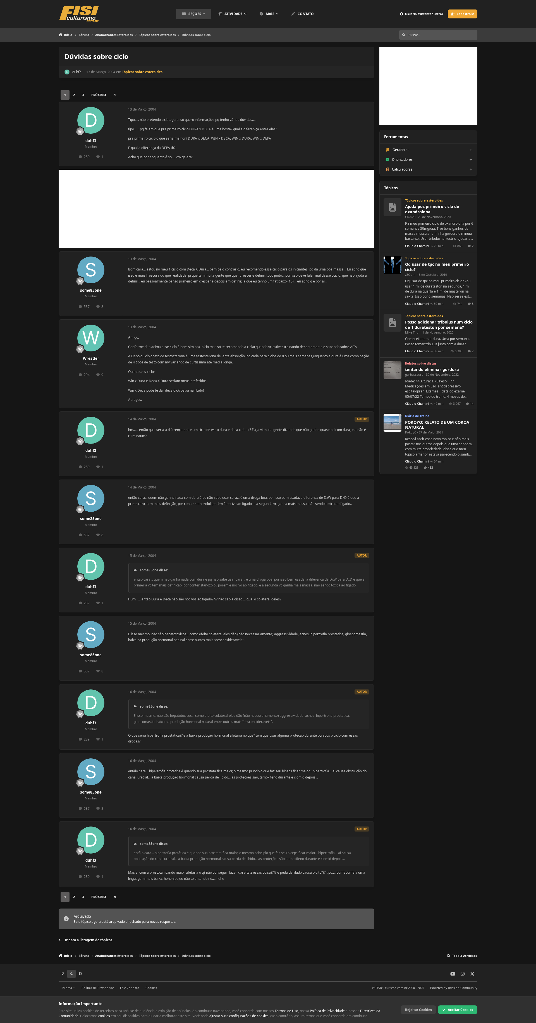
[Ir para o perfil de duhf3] (67, 72)
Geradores (401, 149)
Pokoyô (410, 432)
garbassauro (414, 374)
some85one (91, 290)
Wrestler (91, 358)
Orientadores (402, 159)
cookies (104, 1016)
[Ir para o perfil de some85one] (90, 270)
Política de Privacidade (98, 988)
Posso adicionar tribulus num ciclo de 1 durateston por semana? (439, 324)
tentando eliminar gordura (432, 369)
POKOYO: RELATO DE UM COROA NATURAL (437, 425)
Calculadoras (402, 169)
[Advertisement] (216, 209)
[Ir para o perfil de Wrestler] (90, 338)
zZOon (410, 274)
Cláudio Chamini (417, 246)
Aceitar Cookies (460, 1009)
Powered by (453, 988)
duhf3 (76, 72)
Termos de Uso (286, 1010)
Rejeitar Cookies (418, 1009)
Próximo (98, 95)
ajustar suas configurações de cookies (239, 1016)
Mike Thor (412, 332)
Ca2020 (410, 217)
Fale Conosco (129, 988)
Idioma (67, 988)
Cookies (151, 988)
